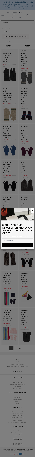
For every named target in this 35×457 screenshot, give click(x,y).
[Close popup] (32, 210)
